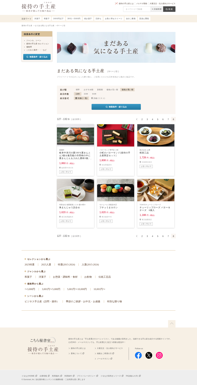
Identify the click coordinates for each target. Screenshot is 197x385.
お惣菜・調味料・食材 (65, 277)
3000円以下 (58, 19)
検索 (170, 9)
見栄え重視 (144, 19)
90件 (94, 94)
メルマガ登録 (141, 3)
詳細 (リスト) (99, 98)
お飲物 (88, 277)
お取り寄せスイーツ (113, 19)
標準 (78, 90)
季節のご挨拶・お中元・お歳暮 (83, 301)
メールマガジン (103, 359)
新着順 (100, 90)
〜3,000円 (30, 289)
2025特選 (29, 264)
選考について (76, 353)
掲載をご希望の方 (104, 353)
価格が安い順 (112, 90)
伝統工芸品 (104, 277)
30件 (86, 94)
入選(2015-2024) (90, 264)
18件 (78, 94)
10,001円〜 (99, 289)
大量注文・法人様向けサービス (162, 3)
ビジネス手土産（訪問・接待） (42, 301)
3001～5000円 (73, 19)
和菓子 (28, 277)
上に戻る (171, 323)
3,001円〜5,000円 (51, 289)
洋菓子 (42, 277)
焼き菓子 (88, 19)
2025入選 (46, 264)
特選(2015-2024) (66, 264)
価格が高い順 (127, 90)
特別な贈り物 (114, 301)
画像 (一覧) (83, 98)
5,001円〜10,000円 (77, 289)
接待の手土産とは (126, 3)
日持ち (98, 19)
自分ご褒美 (131, 19)
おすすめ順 (88, 90)
